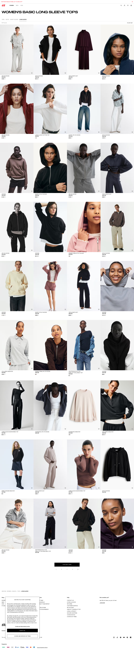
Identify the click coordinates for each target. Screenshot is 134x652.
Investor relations (40, 607)
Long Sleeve (24, 591)
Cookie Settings (72, 616)
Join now (102, 602)
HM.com (4, 591)
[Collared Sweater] (17, 345)
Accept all (22, 630)
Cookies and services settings (22, 636)
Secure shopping (72, 613)
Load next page (67, 564)
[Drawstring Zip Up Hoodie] (83, 227)
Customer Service (72, 605)
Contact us (70, 600)
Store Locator (71, 602)
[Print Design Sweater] (17, 464)
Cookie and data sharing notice (22, 626)
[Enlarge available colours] (36, 138)
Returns (69, 604)
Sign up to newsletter (73, 609)
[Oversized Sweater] (83, 405)
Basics (14, 591)
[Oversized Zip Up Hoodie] (50, 405)
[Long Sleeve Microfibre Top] (17, 405)
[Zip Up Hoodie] (17, 50)
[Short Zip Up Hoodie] (83, 109)
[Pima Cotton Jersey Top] (83, 345)
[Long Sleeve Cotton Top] (50, 109)
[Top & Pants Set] (83, 50)
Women (12, 5)
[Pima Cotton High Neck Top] (50, 524)
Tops (18, 591)
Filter (129, 22)
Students (4, 605)
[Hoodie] (17, 168)
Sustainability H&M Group (41, 604)
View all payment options (42, 647)
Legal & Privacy (71, 611)
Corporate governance (41, 609)
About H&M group (39, 602)
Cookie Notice (71, 614)
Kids (22, 5)
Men (17, 5)
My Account (70, 607)
